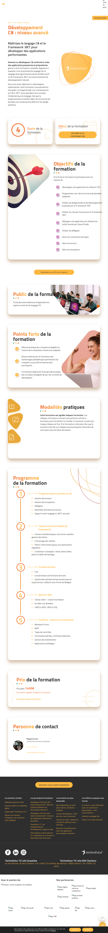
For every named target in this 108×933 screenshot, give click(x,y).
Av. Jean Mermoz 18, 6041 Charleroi (19, 863)
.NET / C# (11, 23)
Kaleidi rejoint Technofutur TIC (15, 811)
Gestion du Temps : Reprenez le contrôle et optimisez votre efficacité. (67, 822)
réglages (53, 930)
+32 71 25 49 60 (32, 747)
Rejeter (87, 930)
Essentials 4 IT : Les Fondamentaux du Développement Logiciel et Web (41, 827)
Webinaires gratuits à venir (14, 802)
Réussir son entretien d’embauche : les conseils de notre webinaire (14, 817)
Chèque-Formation (23, 23)
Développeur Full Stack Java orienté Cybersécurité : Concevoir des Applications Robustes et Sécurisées (42, 817)
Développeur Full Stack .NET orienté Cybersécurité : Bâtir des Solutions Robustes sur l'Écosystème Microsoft (41, 806)
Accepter (75, 930)
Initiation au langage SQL (91, 816)
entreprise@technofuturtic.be (36, 752)
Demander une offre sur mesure (54, 272)
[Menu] (3, 4)
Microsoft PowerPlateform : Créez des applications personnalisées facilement (66, 831)
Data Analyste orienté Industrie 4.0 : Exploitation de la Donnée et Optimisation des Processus (42, 835)
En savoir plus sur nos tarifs (28, 698)
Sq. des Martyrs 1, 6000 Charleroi (67, 863)
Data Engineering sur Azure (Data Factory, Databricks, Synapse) (66, 807)
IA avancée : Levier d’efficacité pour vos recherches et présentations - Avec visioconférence (92, 809)
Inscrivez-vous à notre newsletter (54, 784)
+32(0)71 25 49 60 (46, 863)
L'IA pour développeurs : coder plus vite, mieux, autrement (66, 814)
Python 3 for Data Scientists (92, 819)
